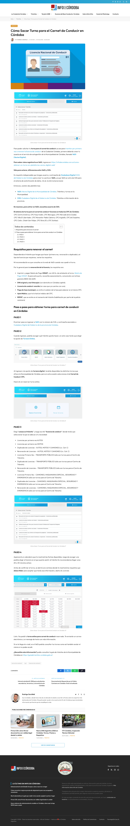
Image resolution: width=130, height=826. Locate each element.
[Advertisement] (104, 37)
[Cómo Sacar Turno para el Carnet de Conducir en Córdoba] (48, 66)
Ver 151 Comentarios (48, 745)
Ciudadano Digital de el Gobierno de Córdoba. (36, 198)
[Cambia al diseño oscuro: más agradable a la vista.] (124, 1)
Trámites (34, 14)
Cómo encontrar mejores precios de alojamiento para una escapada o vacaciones (32, 791)
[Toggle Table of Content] (60, 226)
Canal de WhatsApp (102, 14)
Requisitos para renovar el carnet (27, 230)
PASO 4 (22, 242)
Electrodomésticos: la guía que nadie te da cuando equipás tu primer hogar (33, 796)
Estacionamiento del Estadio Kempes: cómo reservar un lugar (29, 787)
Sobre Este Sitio (88, 14)
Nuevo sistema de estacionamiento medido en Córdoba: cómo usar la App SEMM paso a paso (33, 804)
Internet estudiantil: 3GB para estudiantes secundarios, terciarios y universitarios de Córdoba (31, 683)
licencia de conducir (34, 663)
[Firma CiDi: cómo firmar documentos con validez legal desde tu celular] (22, 721)
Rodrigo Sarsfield (22, 39)
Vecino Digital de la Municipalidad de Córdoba (36, 191)
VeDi (37, 322)
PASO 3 (22, 239)
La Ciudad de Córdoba (18, 14)
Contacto (116, 14)
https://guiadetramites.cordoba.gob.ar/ (38, 655)
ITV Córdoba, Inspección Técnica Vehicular (71, 732)
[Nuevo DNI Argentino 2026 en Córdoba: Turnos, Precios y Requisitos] (47, 721)
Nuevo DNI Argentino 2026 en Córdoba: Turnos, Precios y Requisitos (47, 733)
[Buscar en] (126, 1)
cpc (26, 663)
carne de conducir (17, 663)
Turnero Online (29, 339)
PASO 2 (22, 237)
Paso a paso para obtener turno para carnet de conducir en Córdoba (39, 232)
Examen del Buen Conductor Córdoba (67, 14)
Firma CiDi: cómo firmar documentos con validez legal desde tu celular (21, 733)
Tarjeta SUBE (46, 14)
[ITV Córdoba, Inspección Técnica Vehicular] (73, 721)
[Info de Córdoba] (65, 7)
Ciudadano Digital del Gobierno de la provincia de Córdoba (36, 325)
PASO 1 (21, 235)
